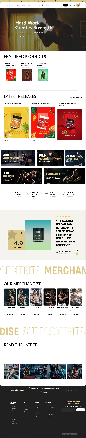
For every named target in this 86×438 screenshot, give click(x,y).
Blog (37, 407)
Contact (30, 5)
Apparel (18, 5)
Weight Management (50, 410)
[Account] (74, 5)
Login (65, 5)
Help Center (14, 407)
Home (37, 405)
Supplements (10, 5)
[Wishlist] (70, 5)
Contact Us (38, 415)
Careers (26, 409)
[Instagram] (75, 390)
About (23, 5)
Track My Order (14, 416)
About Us (38, 412)
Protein (49, 405)
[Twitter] (68, 390)
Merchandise (38, 410)
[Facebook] (65, 390)
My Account (14, 411)
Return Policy (14, 420)
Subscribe (81, 409)
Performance (50, 407)
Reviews (26, 411)
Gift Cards (14, 423)
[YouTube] (71, 390)
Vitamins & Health (50, 415)
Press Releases (26, 406)
